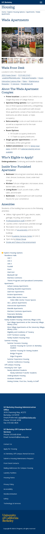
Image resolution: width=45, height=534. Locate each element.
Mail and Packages (29, 78)
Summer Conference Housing (18, 362)
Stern (9, 269)
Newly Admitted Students (17, 370)
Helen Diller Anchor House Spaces (23, 300)
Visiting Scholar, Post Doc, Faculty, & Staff (23, 381)
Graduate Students (14, 378)
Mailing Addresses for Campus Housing (18, 468)
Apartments (30, 12)
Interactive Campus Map (11, 81)
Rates (24, 81)
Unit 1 (9, 258)
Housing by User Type (13, 367)
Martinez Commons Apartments (19, 311)
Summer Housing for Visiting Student (24, 350)
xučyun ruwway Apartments (17, 286)
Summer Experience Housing (18, 359)
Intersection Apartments (16, 305)
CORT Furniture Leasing (16, 335)
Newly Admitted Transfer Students (23, 373)
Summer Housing (10, 340)
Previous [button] (4, 41)
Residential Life (27, 84)
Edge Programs (16, 356)
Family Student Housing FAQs (18, 338)
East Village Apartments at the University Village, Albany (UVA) (25, 323)
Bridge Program (16, 353)
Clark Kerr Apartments (15, 292)
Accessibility (8, 489)
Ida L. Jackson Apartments (17, 303)
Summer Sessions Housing (17, 343)
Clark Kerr (11, 272)
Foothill (10, 266)
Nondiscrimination (10, 494)
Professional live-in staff (15, 220)
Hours (40, 78)
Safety (6, 499)
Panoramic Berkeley (14, 314)
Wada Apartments (14, 317)
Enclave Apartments (14, 294)
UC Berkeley (7, 2)
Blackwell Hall (12, 275)
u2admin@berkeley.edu (11, 78)
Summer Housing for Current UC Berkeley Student (26, 347)
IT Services (15, 84)
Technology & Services (12, 503)
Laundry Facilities (10, 473)
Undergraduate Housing (16, 375)
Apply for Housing (10, 449)
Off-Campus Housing (12, 365)
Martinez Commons (14, 278)
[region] (22, 45)
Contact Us (8, 444)
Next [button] (40, 41)
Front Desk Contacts (11, 463)
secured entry (22, 230)
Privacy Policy (9, 484)
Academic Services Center (22, 236)
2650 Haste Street (9, 75)
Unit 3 (9, 263)
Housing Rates (9, 477)
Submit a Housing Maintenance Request (19, 458)
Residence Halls (10, 255)
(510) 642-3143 (24, 75)
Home (4, 12)
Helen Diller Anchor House (17, 297)
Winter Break (21, 239)
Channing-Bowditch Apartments (19, 289)
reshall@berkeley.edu (27, 417)
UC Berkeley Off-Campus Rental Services (19, 454)
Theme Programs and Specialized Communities (25, 280)
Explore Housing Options (16, 12)
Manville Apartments (15, 308)
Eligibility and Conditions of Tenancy (20, 332)
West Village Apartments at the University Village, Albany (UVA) (26, 328)
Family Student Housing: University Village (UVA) (22, 320)
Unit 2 (9, 261)
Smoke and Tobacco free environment (21, 242)
